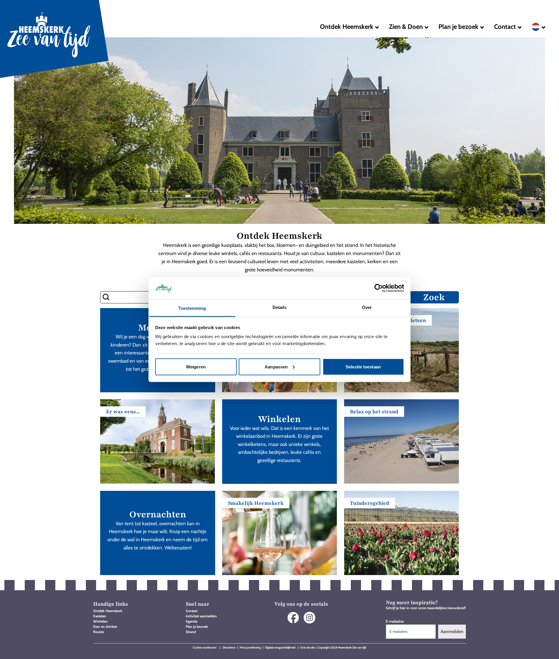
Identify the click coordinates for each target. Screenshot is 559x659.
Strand (191, 632)
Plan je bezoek (197, 626)
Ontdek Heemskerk (107, 611)
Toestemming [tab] (192, 308)
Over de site (307, 647)
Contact (191, 611)
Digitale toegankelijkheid (280, 647)
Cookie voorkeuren (205, 647)
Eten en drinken (105, 626)
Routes (98, 632)
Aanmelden (452, 631)
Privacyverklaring (250, 647)
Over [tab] (367, 307)
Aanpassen (276, 366)
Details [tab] (280, 307)
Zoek (434, 297)
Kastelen (99, 616)
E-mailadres (395, 621)
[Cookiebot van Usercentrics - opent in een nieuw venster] (378, 288)
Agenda (191, 621)
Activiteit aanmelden (201, 616)
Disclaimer (229, 647)
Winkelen (100, 621)
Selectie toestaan (363, 366)
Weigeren (196, 366)
